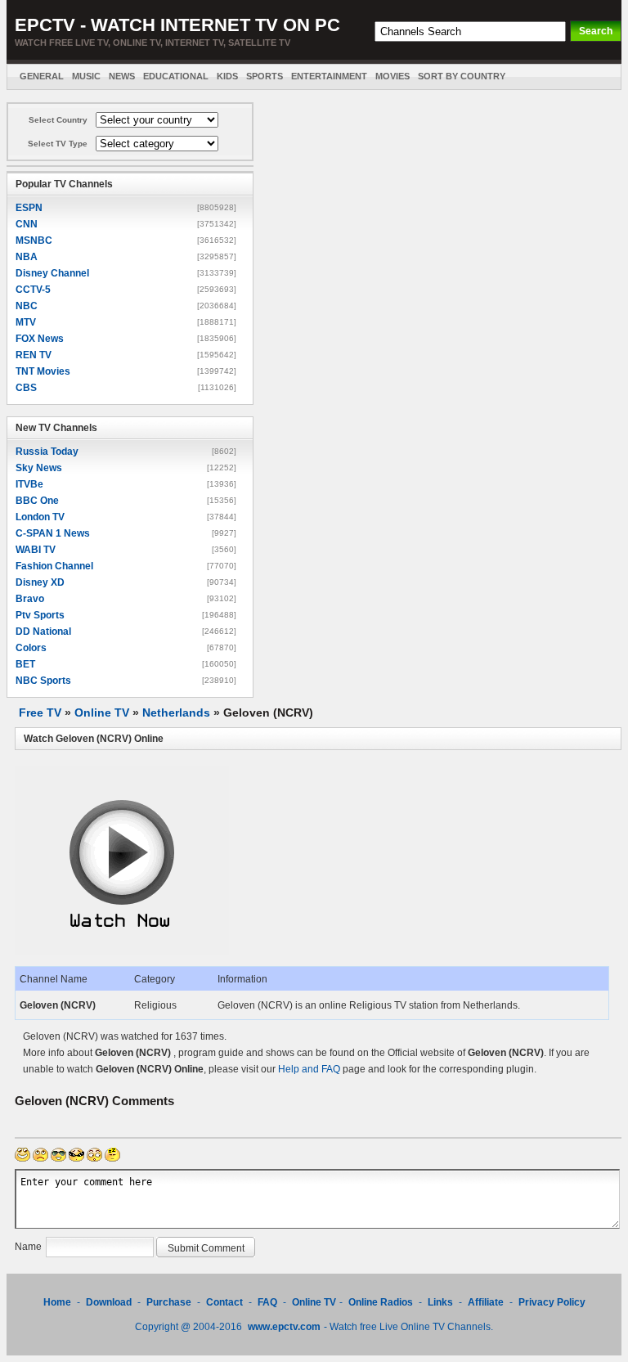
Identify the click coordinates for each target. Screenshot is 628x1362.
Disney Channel (52, 273)
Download (110, 1302)
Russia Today (47, 451)
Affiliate (486, 1302)
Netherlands (176, 712)
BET (25, 664)
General (42, 76)
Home (57, 1302)
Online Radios (380, 1302)
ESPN (29, 208)
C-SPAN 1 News (53, 533)
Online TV (101, 712)
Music (86, 76)
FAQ (267, 1302)
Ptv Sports (40, 615)
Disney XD (40, 582)
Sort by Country (461, 76)
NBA (27, 257)
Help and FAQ (309, 1069)
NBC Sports (43, 680)
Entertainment (329, 76)
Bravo (30, 599)
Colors (31, 648)
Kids (227, 76)
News (122, 76)
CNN (27, 224)
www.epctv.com (284, 1327)
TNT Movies (43, 371)
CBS (26, 387)
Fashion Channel (54, 566)
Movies (392, 76)
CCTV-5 (33, 289)
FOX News (40, 338)
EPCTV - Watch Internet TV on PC (177, 25)
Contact (224, 1302)
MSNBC (34, 240)
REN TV (34, 355)
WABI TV (36, 549)
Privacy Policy (551, 1302)
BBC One (37, 500)
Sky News (39, 468)
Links (440, 1302)
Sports (264, 76)
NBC (27, 306)
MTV (26, 322)
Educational (176, 76)
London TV (40, 517)
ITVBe (29, 484)
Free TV (40, 712)
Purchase (168, 1302)
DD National (43, 631)
